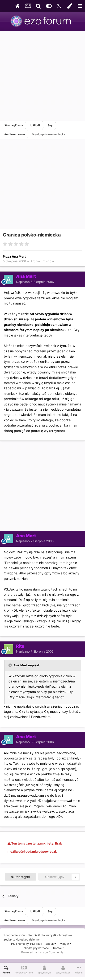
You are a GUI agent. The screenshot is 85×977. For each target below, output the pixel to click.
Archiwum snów (42, 261)
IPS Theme (17, 943)
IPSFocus (36, 943)
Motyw (65, 943)
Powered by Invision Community (42, 952)
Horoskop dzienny (28, 939)
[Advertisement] (42, 75)
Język (50, 943)
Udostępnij (21, 877)
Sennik (33, 935)
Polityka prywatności (36, 948)
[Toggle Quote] (10, 665)
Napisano (35, 282)
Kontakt (58, 948)
